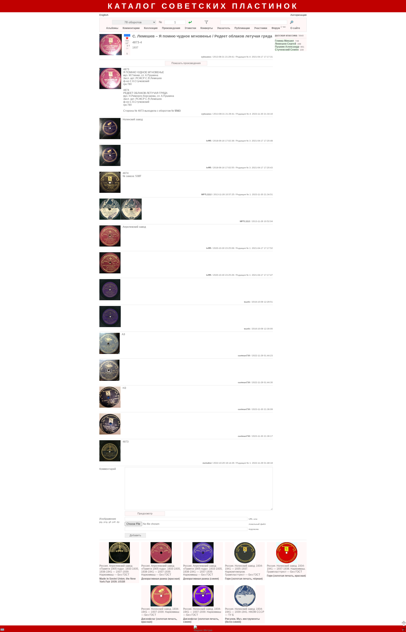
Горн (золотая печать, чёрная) (244, 578)
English (103, 15)
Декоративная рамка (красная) (160, 578)
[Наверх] (403, 623)
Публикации (242, 28)
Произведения (171, 28)
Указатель (223, 28)
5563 (178, 110)
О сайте (295, 28)
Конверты (206, 28)
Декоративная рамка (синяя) (201, 578)
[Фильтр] (206, 22)
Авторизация (298, 15)
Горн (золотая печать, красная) (286, 575)
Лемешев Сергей (285, 43)
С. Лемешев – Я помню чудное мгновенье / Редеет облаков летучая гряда (202, 36)
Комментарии (131, 28)
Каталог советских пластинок (203, 6)
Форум (276, 28)
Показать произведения (186, 63)
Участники (260, 28)
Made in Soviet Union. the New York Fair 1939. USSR (117, 580)
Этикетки (190, 28)
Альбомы (112, 28)
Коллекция (151, 28)
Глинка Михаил (284, 40)
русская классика (286, 35)
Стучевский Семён (287, 49)
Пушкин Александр (287, 46)
